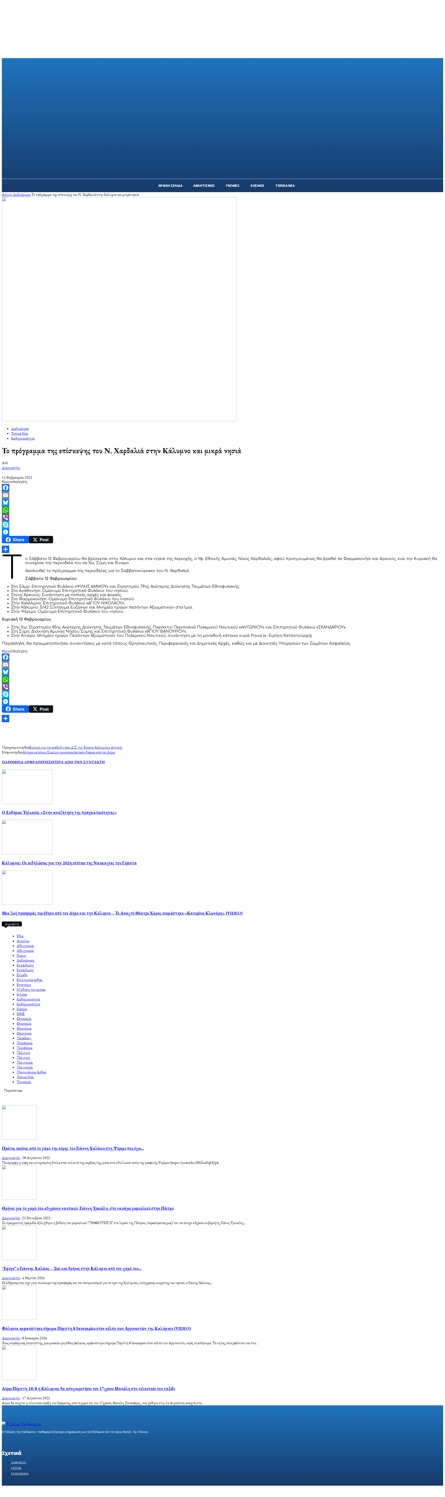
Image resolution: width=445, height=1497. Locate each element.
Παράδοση (24, 1038)
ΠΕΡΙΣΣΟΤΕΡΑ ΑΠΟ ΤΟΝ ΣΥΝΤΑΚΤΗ (71, 761)
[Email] (222, 495)
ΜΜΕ (21, 1013)
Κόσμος (22, 1008)
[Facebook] (222, 487)
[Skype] (222, 524)
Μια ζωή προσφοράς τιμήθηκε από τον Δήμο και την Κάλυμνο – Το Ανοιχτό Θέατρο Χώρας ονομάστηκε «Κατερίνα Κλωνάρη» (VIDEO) (122, 913)
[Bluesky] (222, 502)
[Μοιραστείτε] (222, 549)
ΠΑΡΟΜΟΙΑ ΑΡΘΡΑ (20, 761)
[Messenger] (222, 532)
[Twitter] (21, 1441)
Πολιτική (23, 1052)
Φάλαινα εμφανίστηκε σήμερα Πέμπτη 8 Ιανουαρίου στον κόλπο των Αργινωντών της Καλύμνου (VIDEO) (96, 1328)
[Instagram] (13, 1441)
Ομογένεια (24, 1028)
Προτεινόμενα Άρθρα (31, 1072)
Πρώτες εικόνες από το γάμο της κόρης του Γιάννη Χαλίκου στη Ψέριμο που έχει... (73, 1148)
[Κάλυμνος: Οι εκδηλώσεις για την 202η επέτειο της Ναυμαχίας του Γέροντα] (27, 853)
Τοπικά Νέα (19, 433)
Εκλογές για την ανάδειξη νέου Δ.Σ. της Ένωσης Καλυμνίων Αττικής (75, 747)
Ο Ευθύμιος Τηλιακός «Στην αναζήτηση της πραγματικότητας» (59, 812)
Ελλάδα (22, 974)
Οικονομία (24, 1018)
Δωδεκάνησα (22, 194)
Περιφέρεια (24, 1043)
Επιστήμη (24, 984)
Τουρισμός (24, 1081)
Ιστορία (22, 994)
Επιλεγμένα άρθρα (29, 979)
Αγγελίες (23, 940)
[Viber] (222, 517)
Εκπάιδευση (25, 965)
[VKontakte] (29, 1441)
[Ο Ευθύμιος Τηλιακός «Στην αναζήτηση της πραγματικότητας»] (27, 802)
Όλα (20, 936)
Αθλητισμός (25, 945)
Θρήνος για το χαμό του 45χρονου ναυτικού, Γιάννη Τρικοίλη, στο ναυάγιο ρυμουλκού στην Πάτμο (88, 1208)
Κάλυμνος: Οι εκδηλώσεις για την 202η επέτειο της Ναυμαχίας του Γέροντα (69, 863)
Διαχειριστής (11, 467)
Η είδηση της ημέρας (31, 989)
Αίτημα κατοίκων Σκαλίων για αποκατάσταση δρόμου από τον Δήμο (68, 752)
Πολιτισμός (25, 1062)
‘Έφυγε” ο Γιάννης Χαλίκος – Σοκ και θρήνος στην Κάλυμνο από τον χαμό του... (71, 1268)
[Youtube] (37, 1441)
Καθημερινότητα (23, 438)
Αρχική (7, 194)
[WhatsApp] (222, 510)
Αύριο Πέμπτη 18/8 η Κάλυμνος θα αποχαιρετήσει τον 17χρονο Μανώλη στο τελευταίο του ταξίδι (88, 1388)
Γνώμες (21, 955)
